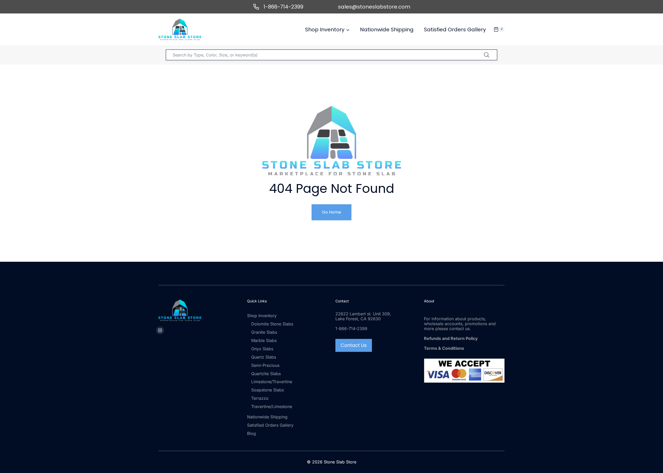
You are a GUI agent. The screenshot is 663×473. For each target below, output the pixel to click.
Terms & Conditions (444, 348)
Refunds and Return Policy (451, 338)
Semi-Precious (265, 365)
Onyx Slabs (262, 348)
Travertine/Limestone (271, 406)
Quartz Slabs (263, 357)
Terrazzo (260, 398)
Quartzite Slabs (266, 373)
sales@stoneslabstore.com (374, 6)
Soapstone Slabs (267, 389)
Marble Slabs (264, 340)
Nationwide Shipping (387, 29)
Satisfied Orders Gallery (455, 29)
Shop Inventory (262, 315)
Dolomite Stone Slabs (272, 323)
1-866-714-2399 (283, 6)
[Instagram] (160, 330)
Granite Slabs (264, 332)
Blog (251, 433)
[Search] (490, 55)
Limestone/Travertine (271, 381)
